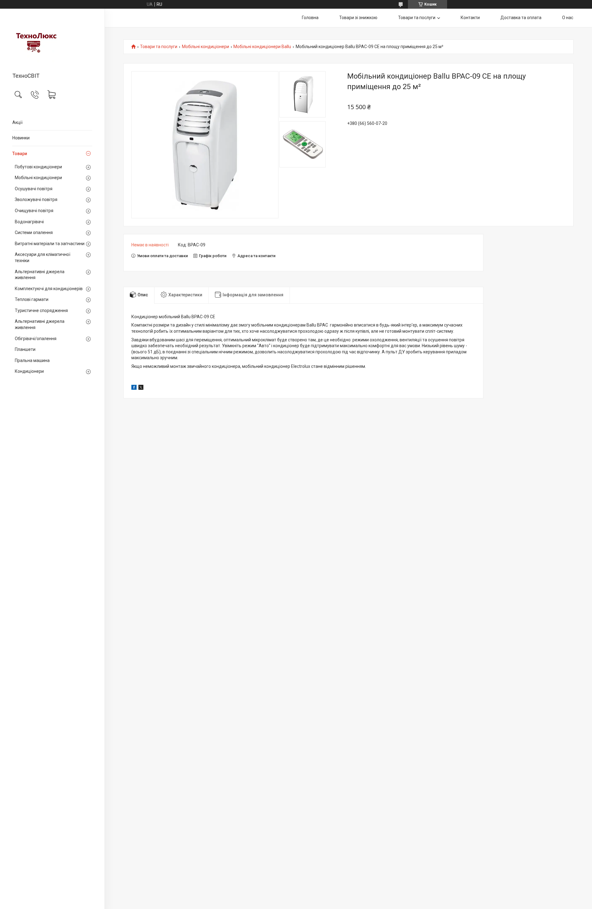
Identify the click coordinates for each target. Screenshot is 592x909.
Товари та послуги (416, 17)
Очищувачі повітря (34, 210)
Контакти (470, 17)
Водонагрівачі (29, 221)
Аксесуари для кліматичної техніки (42, 257)
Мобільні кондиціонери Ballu (262, 46)
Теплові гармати (31, 299)
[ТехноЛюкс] (52, 41)
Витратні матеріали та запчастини (49, 243)
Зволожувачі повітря (36, 199)
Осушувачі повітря (33, 188)
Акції (17, 122)
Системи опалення (34, 232)
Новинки (21, 137)
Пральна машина (32, 360)
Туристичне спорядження (41, 310)
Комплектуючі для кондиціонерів (49, 288)
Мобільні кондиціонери (38, 177)
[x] (140, 388)
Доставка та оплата (520, 17)
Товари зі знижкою (358, 17)
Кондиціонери (29, 371)
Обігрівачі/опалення (35, 338)
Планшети (25, 349)
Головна (310, 17)
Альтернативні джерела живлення (39, 274)
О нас (567, 17)
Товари (19, 153)
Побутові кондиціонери (38, 166)
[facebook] (134, 388)
